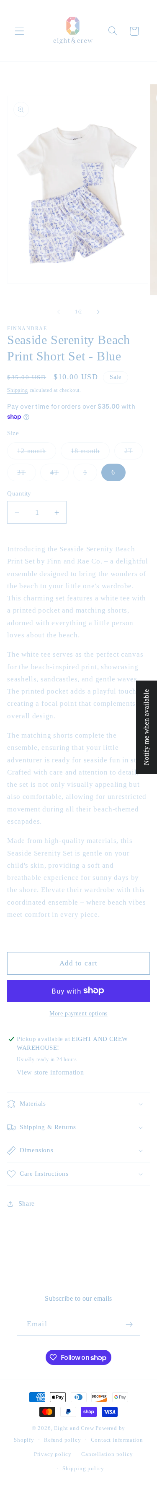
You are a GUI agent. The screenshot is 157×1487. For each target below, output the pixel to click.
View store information (50, 1072)
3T (26, 474)
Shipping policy (83, 1468)
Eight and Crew (74, 1428)
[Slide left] (58, 312)
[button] (19, 31)
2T (133, 453)
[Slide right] (98, 312)
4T (59, 474)
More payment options (78, 1013)
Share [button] (26, 1203)
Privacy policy (53, 1454)
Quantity (19, 493)
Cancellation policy (107, 1454)
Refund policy (62, 1440)
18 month (90, 453)
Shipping (17, 390)
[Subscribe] (129, 1324)
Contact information (117, 1440)
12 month (36, 453)
